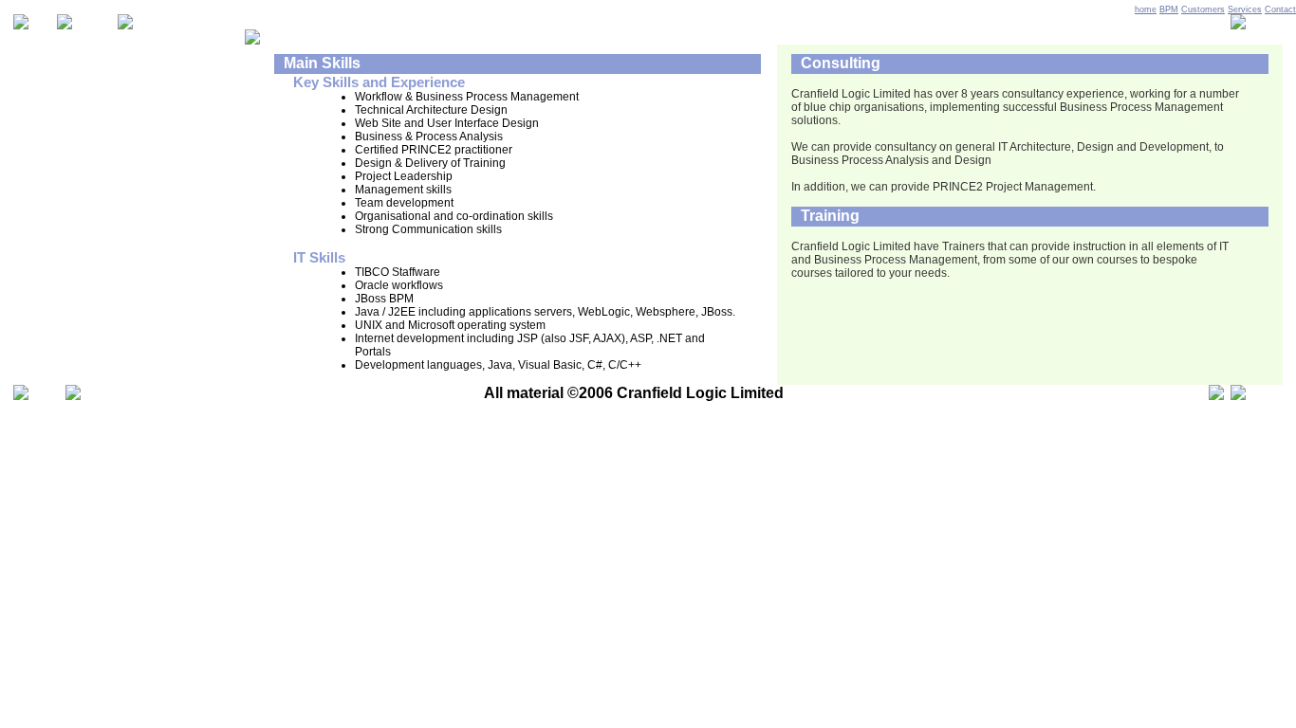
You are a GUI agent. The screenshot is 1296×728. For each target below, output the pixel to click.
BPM (1168, 9)
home (1146, 9)
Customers (1203, 9)
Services (1245, 9)
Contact (1280, 9)
